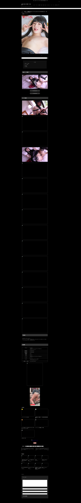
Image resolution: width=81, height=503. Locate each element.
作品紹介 (26, 65)
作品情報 (26, 66)
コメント (24, 479)
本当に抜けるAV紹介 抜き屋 (26, 4)
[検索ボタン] (58, 5)
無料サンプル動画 (27, 63)
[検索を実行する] (47, 58)
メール (23, 490)
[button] (28, 55)
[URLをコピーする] (41, 55)
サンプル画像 (26, 64)
